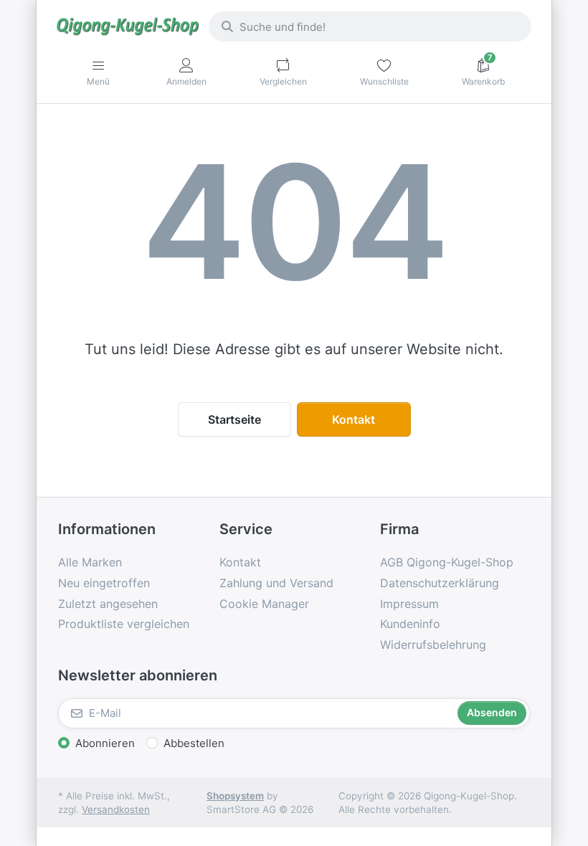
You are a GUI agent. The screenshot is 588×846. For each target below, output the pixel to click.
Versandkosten (116, 809)
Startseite (234, 419)
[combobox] (370, 26)
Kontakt (353, 419)
